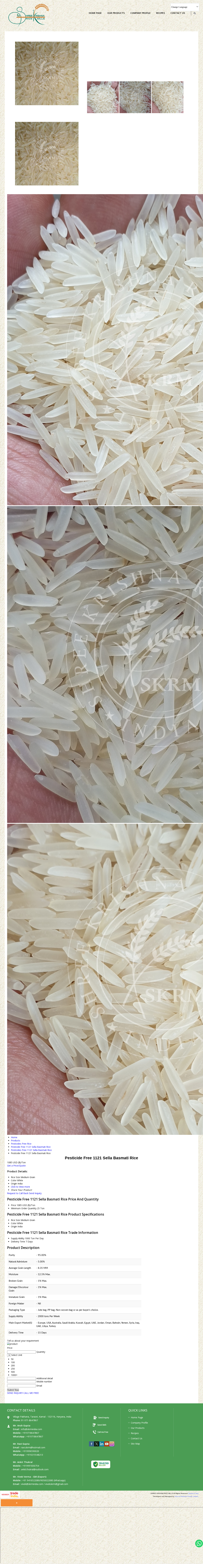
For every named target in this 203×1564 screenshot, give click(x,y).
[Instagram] (111, 1447)
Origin (14, 1226)
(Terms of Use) (193, 1493)
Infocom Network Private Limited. (187, 1496)
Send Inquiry (35, 1193)
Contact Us (177, 12)
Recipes (160, 12)
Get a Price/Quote (16, 1165)
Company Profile (140, 12)
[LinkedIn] (101, 1447)
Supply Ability (17, 1238)
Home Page (95, 12)
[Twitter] (96, 1447)
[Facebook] (91, 1447)
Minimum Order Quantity (23, 1208)
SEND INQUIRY (15, 1392)
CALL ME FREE (31, 1392)
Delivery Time (18, 1241)
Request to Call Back (17, 1193)
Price (13, 1205)
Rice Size (15, 1220)
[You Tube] (106, 1447)
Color (13, 1223)
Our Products (116, 12)
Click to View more (20, 1186)
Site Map (135, 1443)
